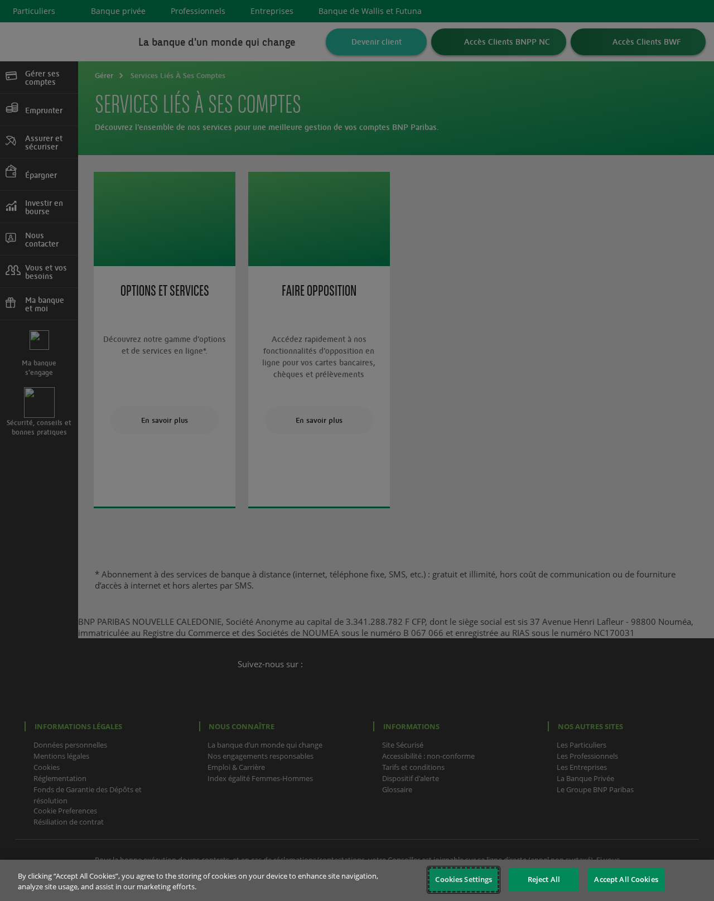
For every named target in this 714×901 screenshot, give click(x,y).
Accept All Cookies (626, 879)
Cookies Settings (463, 879)
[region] (357, 880)
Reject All (544, 879)
